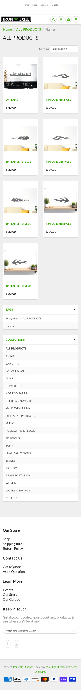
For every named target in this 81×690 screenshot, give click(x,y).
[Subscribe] (73, 631)
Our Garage (11, 599)
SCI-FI (9, 445)
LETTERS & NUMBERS (19, 400)
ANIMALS (11, 356)
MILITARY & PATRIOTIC (21, 415)
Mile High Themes (55, 666)
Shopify (29, 666)
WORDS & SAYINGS (18, 490)
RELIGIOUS (13, 438)
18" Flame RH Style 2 (58, 99)
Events (8, 590)
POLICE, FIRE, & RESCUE (20, 430)
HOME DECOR (14, 385)
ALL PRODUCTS (28, 29)
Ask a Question (14, 571)
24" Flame (12, 99)
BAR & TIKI (13, 363)
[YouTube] (16, 644)
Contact (44, 4)
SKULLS (10, 460)
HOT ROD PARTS (16, 393)
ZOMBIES (12, 497)
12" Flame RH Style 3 (58, 223)
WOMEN (11, 483)
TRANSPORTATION (18, 475)
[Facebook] (7, 644)
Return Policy (13, 548)
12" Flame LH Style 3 (18, 285)
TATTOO (11, 468)
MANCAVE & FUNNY (18, 408)
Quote (55, 4)
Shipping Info (12, 544)
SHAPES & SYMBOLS (18, 453)
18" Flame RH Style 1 (18, 161)
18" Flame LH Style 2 (58, 161)
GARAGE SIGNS (15, 370)
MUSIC (10, 423)
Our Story (10, 594)
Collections (15, 339)
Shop (34, 4)
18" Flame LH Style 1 (18, 223)
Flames (10, 326)
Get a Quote (12, 567)
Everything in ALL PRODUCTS (23, 318)
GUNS (9, 378)
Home (26, 4)
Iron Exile (18, 666)
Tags (9, 309)
